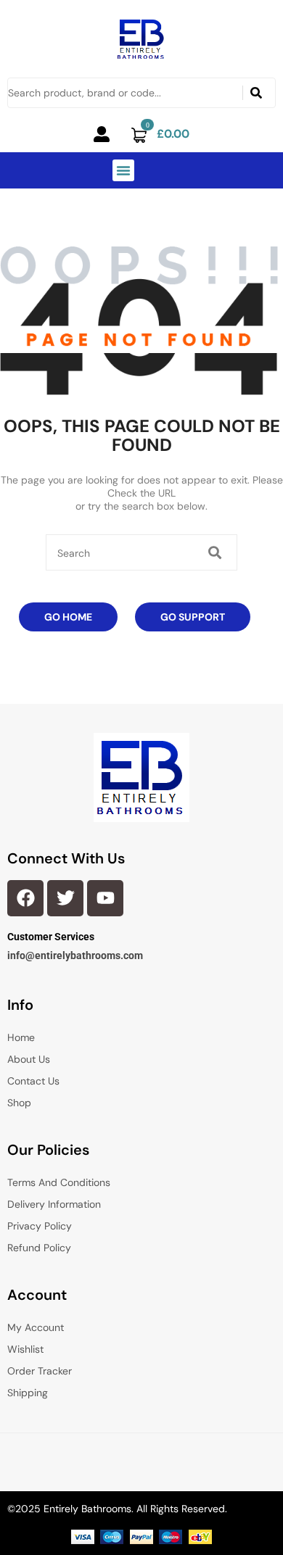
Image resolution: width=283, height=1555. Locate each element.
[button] (123, 170)
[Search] (256, 92)
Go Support (192, 616)
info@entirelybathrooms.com (75, 955)
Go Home (68, 616)
